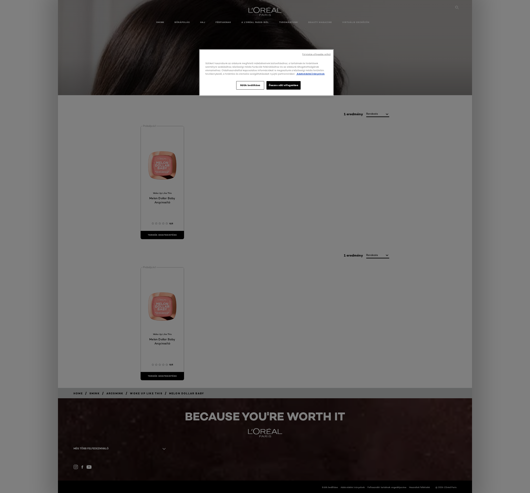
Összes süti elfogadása (283, 85)
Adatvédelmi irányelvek (310, 73)
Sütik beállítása (250, 85)
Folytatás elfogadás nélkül (316, 54)
